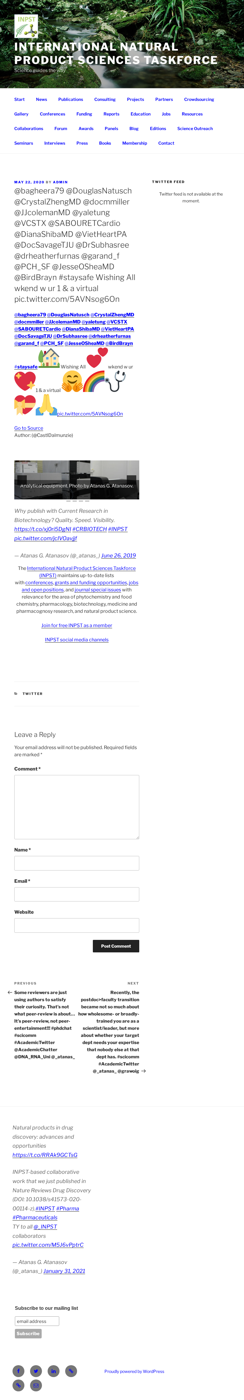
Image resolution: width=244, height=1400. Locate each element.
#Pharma (67, 1208)
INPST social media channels (77, 640)
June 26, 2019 (118, 555)
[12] (86, 494)
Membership (134, 143)
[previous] (22, 480)
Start (19, 99)
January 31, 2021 (64, 1271)
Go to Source (28, 428)
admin (60, 182)
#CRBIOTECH (89, 529)
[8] (61, 494)
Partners (164, 99)
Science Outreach (195, 128)
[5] (42, 494)
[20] (136, 494)
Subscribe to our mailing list (46, 1308)
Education (141, 113)
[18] (123, 494)
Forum (60, 128)
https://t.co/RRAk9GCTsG (44, 1155)
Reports (111, 113)
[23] (81, 499)
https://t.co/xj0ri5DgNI (42, 529)
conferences (39, 582)
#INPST (118, 529)
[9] (67, 494)
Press (82, 143)
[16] (111, 494)
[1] (17, 494)
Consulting (105, 99)
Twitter (33, 694)
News (41, 99)
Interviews (54, 143)
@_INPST (45, 1227)
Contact (166, 143)
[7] (55, 494)
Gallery (21, 113)
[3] (30, 494)
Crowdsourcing (199, 99)
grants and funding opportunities (91, 582)
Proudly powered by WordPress (134, 1371)
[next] (131, 480)
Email (22, 881)
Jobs (166, 113)
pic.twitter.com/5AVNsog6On (90, 414)
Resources (192, 113)
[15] (105, 494)
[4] (36, 494)
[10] (73, 494)
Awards (86, 128)
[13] (92, 494)
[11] (80, 494)
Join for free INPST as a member (76, 625)
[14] (98, 494)
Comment (27, 769)
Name (22, 850)
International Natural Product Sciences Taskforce (116, 53)
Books (105, 143)
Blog (134, 128)
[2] (23, 494)
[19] (130, 494)
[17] (117, 494)
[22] (75, 499)
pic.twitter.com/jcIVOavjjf (45, 538)
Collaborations (28, 128)
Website (24, 912)
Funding (84, 113)
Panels (111, 128)
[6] (48, 494)
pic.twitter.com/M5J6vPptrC (48, 1245)
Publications (70, 99)
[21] (68, 499)
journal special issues (98, 590)
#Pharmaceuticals (34, 1217)
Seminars (23, 143)
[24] (87, 499)
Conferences (52, 113)
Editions (158, 128)
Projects (135, 99)
